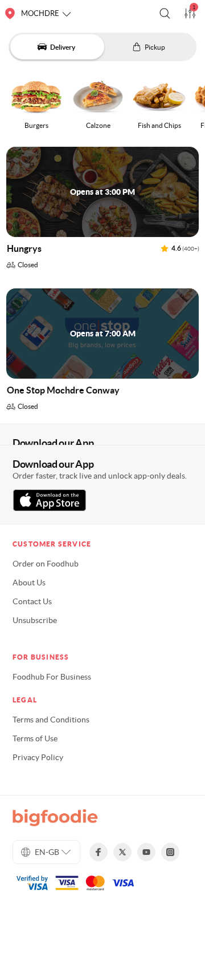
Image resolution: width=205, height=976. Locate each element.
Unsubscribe (35, 620)
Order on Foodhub (46, 563)
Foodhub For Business (52, 676)
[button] (165, 13)
